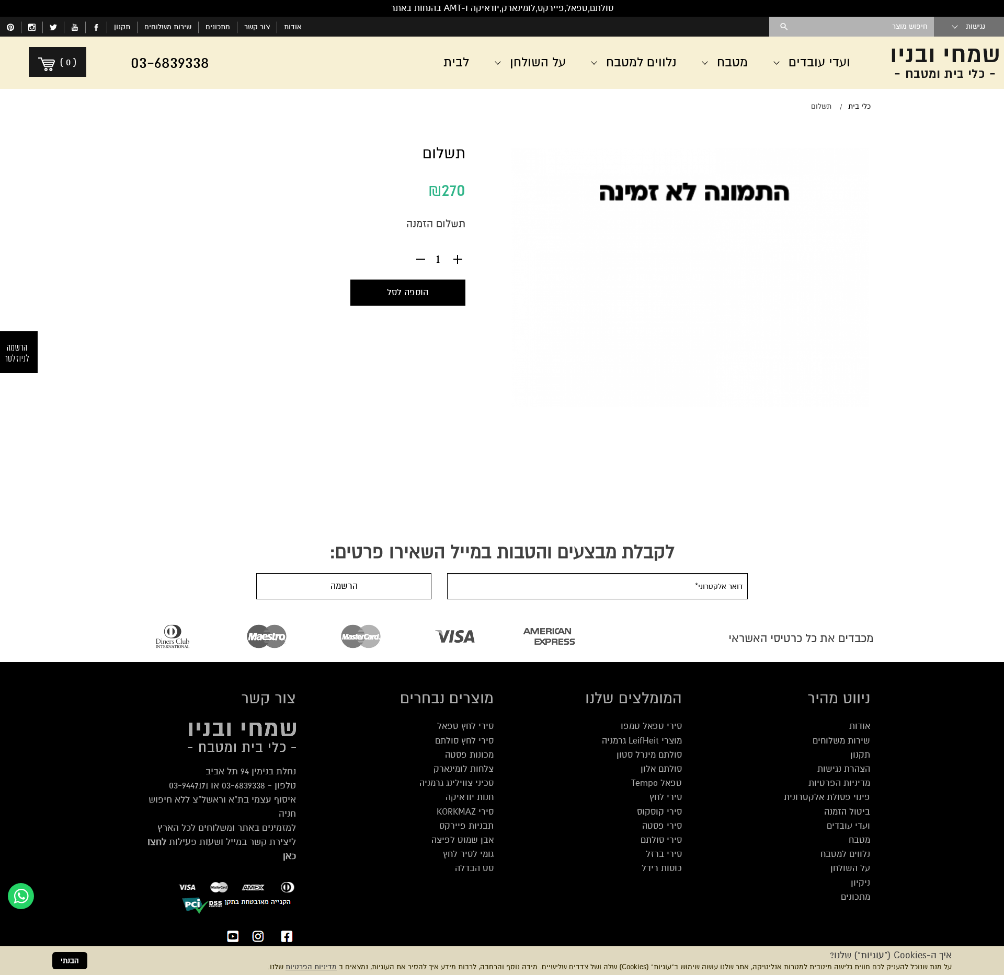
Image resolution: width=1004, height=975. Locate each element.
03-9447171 (188, 785)
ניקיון (860, 882)
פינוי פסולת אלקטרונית (827, 797)
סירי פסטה (662, 825)
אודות (293, 26)
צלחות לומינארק (463, 768)
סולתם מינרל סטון (649, 754)
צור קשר (257, 26)
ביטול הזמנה (847, 811)
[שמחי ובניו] (941, 63)
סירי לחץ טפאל (465, 726)
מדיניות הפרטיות (311, 966)
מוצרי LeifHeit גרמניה (642, 740)
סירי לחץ (665, 797)
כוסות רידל (662, 868)
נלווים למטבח (845, 854)
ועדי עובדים (848, 825)
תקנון (122, 26)
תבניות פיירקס (466, 825)
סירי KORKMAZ (465, 811)
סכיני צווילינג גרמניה (456, 782)
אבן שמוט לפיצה (462, 839)
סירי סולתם (661, 839)
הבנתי (70, 960)
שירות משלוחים (167, 26)
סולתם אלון (661, 768)
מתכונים (218, 26)
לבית (456, 62)
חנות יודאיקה (470, 797)
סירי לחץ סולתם (464, 740)
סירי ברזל (664, 854)
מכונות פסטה (469, 754)
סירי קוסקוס (659, 811)
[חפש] (784, 27)
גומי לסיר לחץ (468, 854)
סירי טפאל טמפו (651, 726)
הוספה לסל (407, 292)
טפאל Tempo (656, 782)
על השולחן (850, 868)
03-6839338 (243, 785)
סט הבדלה (474, 868)
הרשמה (344, 586)
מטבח (859, 839)
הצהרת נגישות (843, 768)
